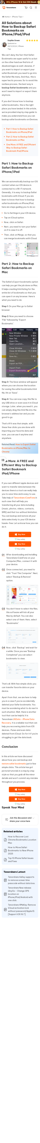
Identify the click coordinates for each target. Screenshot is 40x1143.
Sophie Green (14, 40)
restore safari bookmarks (14, 763)
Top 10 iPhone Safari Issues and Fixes (20, 860)
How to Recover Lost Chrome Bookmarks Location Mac (22, 839)
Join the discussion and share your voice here (20, 819)
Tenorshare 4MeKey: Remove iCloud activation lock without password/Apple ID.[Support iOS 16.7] (22, 910)
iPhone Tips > (18, 17)
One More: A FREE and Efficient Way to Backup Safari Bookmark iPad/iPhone (21, 147)
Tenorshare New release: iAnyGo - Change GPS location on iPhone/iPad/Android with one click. (20, 894)
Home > (7, 17)
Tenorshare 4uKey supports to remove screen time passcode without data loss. (21, 880)
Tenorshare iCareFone (24, 497)
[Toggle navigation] (35, 7)
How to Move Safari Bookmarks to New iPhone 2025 (20, 850)
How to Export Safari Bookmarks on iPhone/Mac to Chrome (19, 448)
